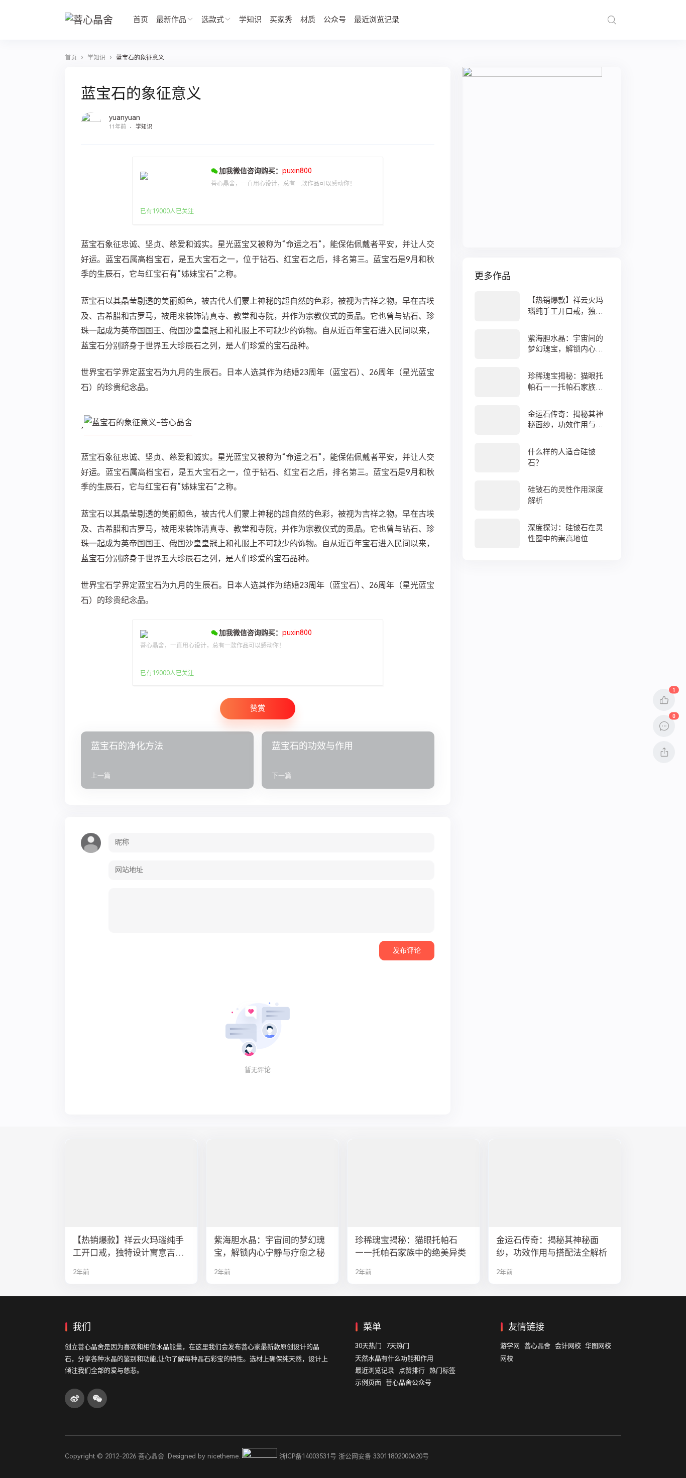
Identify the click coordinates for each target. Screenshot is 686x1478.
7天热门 (397, 1345)
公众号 (334, 19)
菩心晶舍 (537, 1345)
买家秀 (281, 19)
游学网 (510, 1345)
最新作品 (171, 19)
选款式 (212, 19)
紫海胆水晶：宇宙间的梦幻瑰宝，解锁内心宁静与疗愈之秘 (269, 1246)
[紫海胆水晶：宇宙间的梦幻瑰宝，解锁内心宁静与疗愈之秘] (542, 344)
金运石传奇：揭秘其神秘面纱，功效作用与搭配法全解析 (551, 1246)
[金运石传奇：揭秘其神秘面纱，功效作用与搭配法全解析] (542, 420)
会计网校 (568, 1345)
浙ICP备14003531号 (307, 1456)
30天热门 (368, 1345)
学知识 (250, 19)
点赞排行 (412, 1370)
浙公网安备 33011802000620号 (383, 1456)
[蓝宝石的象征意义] (138, 430)
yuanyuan (124, 117)
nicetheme (223, 1456)
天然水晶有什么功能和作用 (394, 1358)
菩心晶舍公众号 (408, 1382)
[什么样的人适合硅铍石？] (542, 457)
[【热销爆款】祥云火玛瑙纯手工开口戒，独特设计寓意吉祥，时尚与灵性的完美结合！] (542, 306)
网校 (506, 1358)
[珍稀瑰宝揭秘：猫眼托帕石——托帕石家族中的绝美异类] (542, 382)
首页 (140, 19)
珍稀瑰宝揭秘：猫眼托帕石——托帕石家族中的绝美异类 (410, 1246)
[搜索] (611, 20)
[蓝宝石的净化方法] (167, 760)
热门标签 (442, 1370)
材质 (307, 19)
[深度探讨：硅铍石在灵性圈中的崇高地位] (542, 533)
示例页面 (368, 1382)
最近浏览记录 (376, 19)
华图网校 (598, 1345)
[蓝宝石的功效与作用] (348, 760)
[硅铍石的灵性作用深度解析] (542, 495)
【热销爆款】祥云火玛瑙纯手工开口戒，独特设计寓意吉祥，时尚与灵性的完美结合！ (128, 1247)
